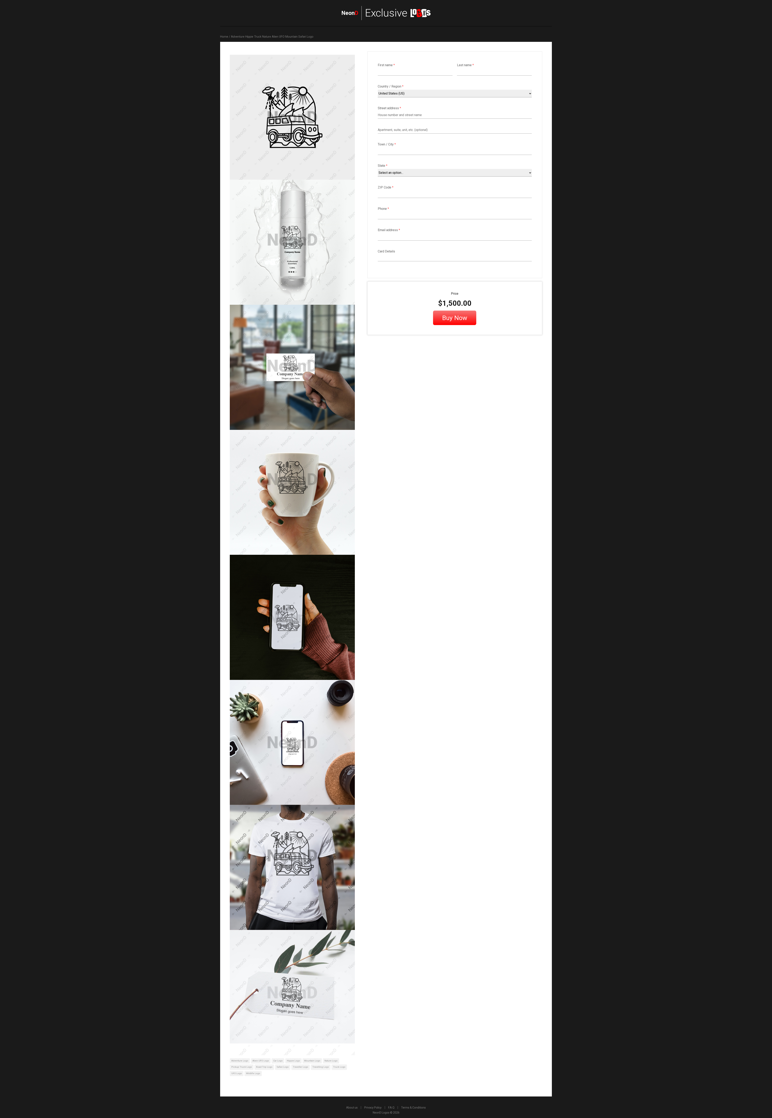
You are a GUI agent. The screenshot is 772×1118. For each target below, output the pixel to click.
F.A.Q (391, 1107)
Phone (383, 209)
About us (352, 1107)
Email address (389, 230)
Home (224, 36)
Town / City (387, 144)
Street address (389, 108)
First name (386, 65)
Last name (465, 65)
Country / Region (390, 86)
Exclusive (374, 13)
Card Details (386, 251)
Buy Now (454, 318)
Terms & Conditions (413, 1107)
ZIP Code (385, 187)
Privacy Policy (373, 1107)
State (382, 166)
